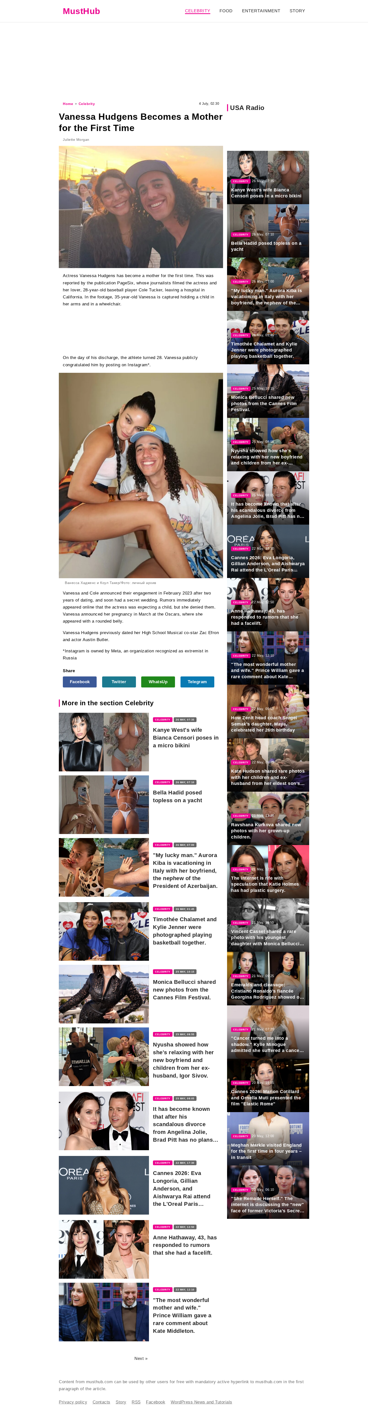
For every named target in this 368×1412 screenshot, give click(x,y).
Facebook (80, 681)
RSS (136, 1402)
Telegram (197, 681)
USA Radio (247, 107)
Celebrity (197, 11)
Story (297, 11)
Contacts (101, 1402)
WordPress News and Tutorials (201, 1402)
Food (226, 11)
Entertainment (261, 11)
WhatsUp (158, 681)
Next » (140, 1358)
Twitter (119, 681)
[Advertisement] (184, 61)
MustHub (81, 11)
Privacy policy (73, 1402)
